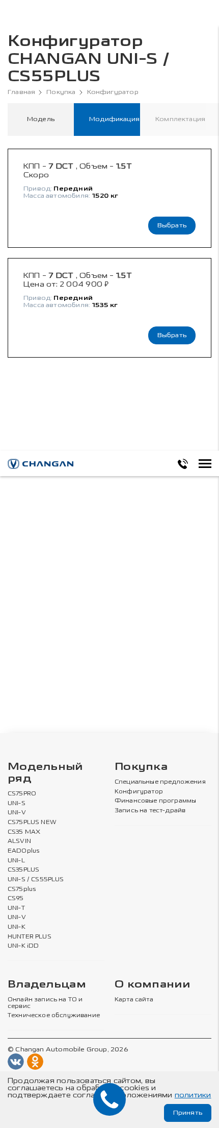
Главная (21, 92)
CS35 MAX (24, 832)
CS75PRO (22, 794)
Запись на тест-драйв (150, 811)
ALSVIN (19, 841)
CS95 (16, 899)
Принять (187, 1112)
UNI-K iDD (23, 946)
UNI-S (16, 804)
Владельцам (47, 985)
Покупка (60, 92)
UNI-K (16, 927)
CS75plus (22, 889)
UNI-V (17, 813)
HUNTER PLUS (29, 937)
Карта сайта (134, 1000)
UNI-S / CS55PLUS (36, 880)
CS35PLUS (23, 870)
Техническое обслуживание (54, 1016)
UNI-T (16, 908)
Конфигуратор (113, 92)
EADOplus (23, 851)
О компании (152, 985)
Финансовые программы (155, 801)
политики (193, 1095)
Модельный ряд (45, 773)
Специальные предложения (160, 782)
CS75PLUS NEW (32, 822)
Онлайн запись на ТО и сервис (45, 1003)
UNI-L (16, 861)
